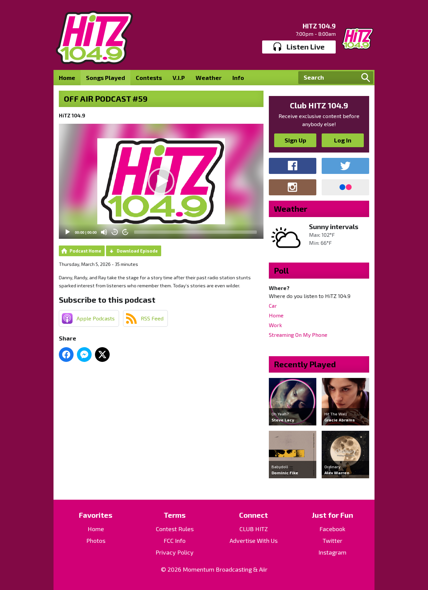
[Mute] (104, 232)
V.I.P (179, 77)
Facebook (332, 528)
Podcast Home (85, 251)
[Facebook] (292, 166)
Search (365, 77)
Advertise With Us (254, 540)
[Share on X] (102, 354)
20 (114, 231)
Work (275, 325)
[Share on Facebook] (66, 354)
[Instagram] (292, 187)
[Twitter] (345, 166)
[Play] (67, 232)
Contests (149, 77)
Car (273, 305)
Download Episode (137, 251)
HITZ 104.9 (319, 26)
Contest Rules (175, 528)
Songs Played (105, 77)
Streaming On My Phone (298, 334)
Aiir (263, 569)
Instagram (332, 552)
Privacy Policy (174, 552)
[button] (161, 181)
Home (67, 77)
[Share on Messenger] (84, 354)
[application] (161, 181)
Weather (209, 77)
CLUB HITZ (253, 528)
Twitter (332, 540)
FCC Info (175, 540)
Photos (95, 540)
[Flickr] (345, 187)
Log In (342, 140)
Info (238, 77)
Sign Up (295, 140)
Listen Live (306, 46)
